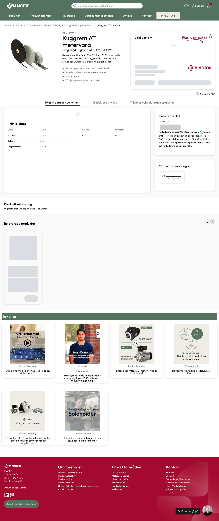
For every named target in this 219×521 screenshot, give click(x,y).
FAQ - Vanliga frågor (176, 485)
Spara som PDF (207, 94)
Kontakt (170, 472)
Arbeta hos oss (65, 489)
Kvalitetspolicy (65, 479)
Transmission (118, 482)
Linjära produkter (121, 479)
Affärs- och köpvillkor (176, 489)
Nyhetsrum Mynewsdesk (178, 482)
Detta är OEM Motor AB (70, 472)
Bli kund (170, 475)
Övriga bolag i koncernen (178, 479)
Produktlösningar (120, 485)
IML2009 (170, 492)
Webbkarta (117, 489)
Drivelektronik (119, 472)
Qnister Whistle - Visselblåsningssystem (78, 485)
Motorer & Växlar (120, 475)
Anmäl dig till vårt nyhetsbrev (21, 504)
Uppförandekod (66, 482)
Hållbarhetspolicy (67, 475)
